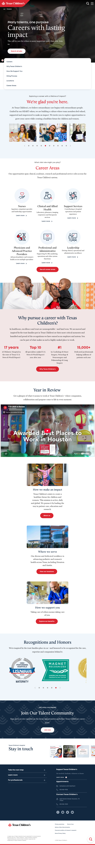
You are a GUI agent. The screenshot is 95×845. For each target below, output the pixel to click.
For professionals (15, 780)
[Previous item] (25, 146)
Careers (9, 61)
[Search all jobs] (90, 839)
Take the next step (16, 770)
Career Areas (11, 85)
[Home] (4, 9)
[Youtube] (72, 812)
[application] (47, 430)
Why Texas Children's (14, 66)
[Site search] (87, 3)
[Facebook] (57, 812)
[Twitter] (67, 812)
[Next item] (69, 146)
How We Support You (14, 71)
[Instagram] (62, 812)
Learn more (13, 775)
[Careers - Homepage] (15, 3)
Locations (10, 81)
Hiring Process (11, 76)
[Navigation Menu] (92, 3)
